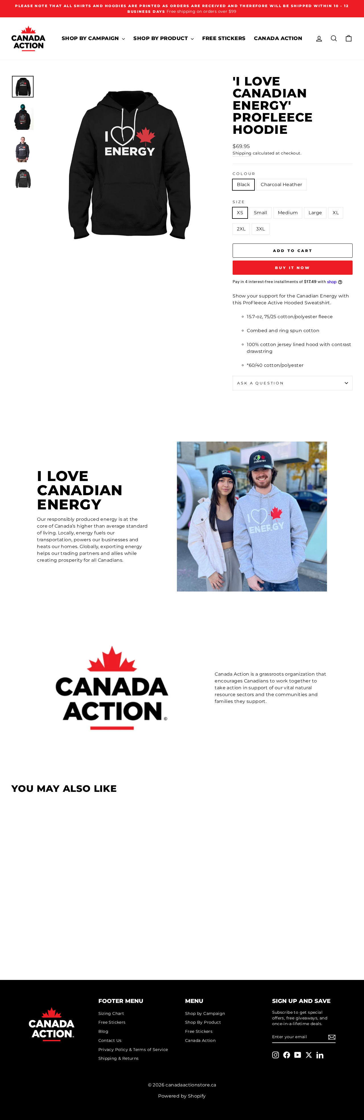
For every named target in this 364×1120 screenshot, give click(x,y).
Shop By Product (161, 38)
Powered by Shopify (182, 1096)
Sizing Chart (111, 1013)
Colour (244, 174)
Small (260, 212)
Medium (288, 212)
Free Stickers (224, 38)
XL (336, 212)
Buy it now (292, 267)
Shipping (242, 153)
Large (315, 212)
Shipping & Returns (118, 1058)
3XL (260, 229)
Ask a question (260, 383)
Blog (103, 1031)
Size (239, 202)
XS (240, 212)
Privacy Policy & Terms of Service (133, 1049)
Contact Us (110, 1040)
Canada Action (278, 38)
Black (243, 184)
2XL (241, 229)
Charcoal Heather (281, 184)
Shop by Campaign (91, 38)
